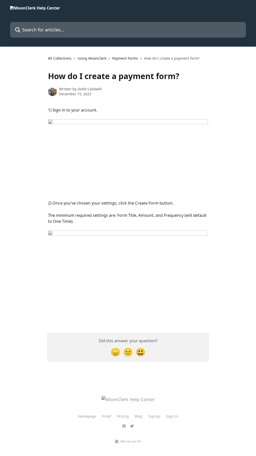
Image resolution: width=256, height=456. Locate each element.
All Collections (60, 58)
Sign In (172, 416)
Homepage (87, 416)
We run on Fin (130, 441)
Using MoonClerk (92, 58)
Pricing (123, 416)
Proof (106, 416)
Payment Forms (125, 58)
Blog (138, 416)
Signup (154, 416)
